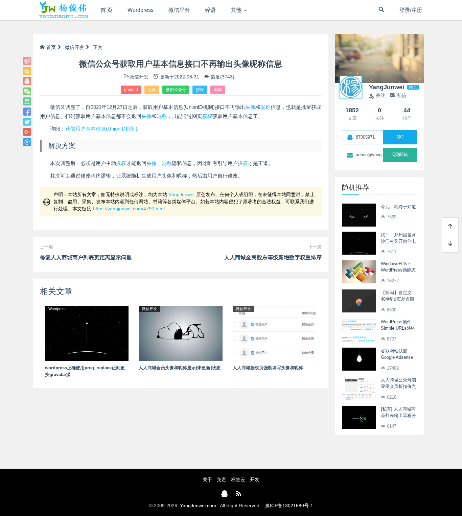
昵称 (218, 89)
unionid (131, 89)
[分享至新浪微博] (27, 61)
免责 (221, 479)
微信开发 (74, 47)
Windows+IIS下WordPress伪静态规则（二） (398, 270)
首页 (51, 47)
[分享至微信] (27, 91)
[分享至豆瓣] (27, 101)
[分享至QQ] (27, 81)
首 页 (106, 10)
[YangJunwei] (63, 10)
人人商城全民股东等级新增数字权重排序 (273, 257)
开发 (254, 479)
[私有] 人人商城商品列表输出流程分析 (398, 415)
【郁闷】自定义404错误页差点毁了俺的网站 (397, 299)
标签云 (238, 479)
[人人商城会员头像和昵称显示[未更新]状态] (180, 333)
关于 (207, 479)
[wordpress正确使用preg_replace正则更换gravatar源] (87, 333)
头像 (152, 89)
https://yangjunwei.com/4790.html (129, 208)
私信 (401, 95)
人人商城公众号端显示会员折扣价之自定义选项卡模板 (398, 386)
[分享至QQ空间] (27, 71)
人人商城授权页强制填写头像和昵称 (268, 367)
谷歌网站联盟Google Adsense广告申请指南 (397, 357)
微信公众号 (176, 89)
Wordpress (141, 10)
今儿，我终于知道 (398, 206)
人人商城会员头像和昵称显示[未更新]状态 (180, 367)
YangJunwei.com (198, 505)
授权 (200, 89)
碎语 (210, 10)
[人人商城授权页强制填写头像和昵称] (274, 333)
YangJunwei (181, 194)
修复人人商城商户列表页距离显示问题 (86, 257)
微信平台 (179, 10)
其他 (236, 10)
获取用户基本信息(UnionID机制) (101, 129)
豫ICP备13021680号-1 (289, 505)
